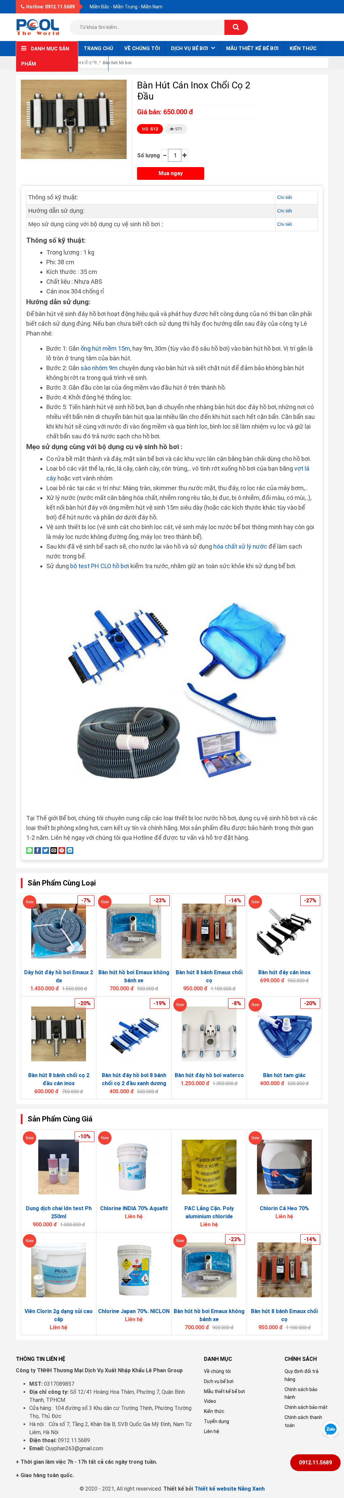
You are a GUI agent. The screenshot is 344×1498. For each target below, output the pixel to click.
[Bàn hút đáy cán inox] (284, 931)
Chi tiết (284, 197)
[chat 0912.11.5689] (330, 1428)
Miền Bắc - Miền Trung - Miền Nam (126, 6)
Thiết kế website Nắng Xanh (230, 1489)
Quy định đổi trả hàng (301, 1375)
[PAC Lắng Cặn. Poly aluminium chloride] (209, 1167)
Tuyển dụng (216, 1421)
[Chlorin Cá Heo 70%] (284, 1167)
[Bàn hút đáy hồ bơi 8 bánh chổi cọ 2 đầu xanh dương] (133, 1034)
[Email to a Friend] (53, 850)
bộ (74, 565)
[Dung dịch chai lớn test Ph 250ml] (58, 1167)
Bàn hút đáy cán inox (284, 972)
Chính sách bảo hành (301, 1393)
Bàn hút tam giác (284, 1075)
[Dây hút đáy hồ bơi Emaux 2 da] (58, 931)
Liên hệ (93, 64)
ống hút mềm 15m (105, 348)
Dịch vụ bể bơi (218, 1381)
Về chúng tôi (142, 48)
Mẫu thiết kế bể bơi (252, 48)
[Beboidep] (37, 27)
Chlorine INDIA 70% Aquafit (134, 1208)
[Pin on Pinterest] (61, 850)
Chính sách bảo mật (306, 1407)
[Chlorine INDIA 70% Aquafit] (133, 1167)
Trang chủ (98, 48)
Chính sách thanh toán (303, 1421)
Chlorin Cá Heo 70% (284, 1208)
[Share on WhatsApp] (29, 850)
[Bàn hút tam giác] (284, 1034)
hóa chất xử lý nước (240, 546)
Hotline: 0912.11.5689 (50, 6)
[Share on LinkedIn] (70, 850)
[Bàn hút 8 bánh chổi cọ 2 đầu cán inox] (58, 1034)
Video (210, 1401)
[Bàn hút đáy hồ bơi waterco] (209, 1034)
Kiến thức (303, 48)
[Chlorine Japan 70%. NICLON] (133, 1270)
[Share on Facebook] (37, 850)
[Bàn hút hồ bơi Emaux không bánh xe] (133, 931)
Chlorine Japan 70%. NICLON (134, 1311)
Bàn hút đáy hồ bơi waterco (209, 1075)
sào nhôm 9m (99, 367)
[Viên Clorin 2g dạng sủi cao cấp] (58, 1270)
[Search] (236, 27)
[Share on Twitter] (45, 850)
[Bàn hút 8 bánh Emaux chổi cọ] (209, 931)
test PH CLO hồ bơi (103, 565)
